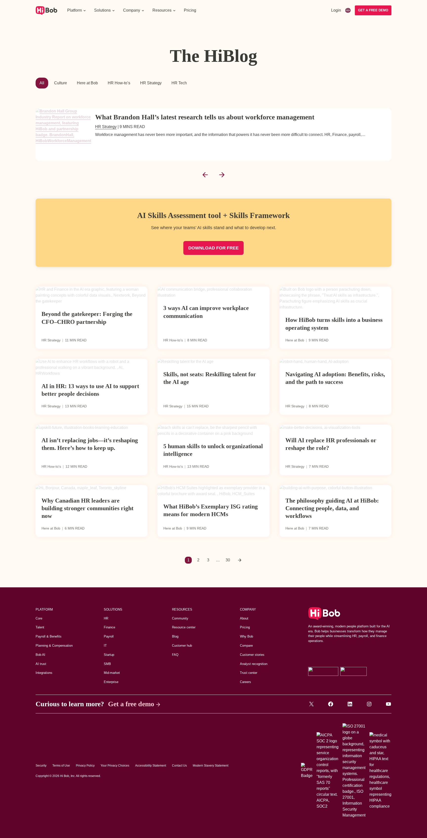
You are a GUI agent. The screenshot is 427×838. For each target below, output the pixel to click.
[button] (76, 10)
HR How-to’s (119, 83)
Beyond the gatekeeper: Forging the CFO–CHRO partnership (87, 318)
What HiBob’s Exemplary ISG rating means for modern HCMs (210, 510)
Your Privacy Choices (115, 765)
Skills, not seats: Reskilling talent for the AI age (209, 378)
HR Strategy (151, 83)
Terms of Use (61, 765)
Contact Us (179, 765)
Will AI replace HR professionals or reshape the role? (330, 444)
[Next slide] (222, 175)
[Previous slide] (205, 175)
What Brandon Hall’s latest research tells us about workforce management (204, 117)
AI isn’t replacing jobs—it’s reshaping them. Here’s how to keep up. (90, 444)
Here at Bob (87, 83)
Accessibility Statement (150, 765)
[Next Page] (239, 560)
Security (41, 765)
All (42, 83)
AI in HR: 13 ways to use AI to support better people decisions (90, 390)
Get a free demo (131, 704)
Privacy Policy (85, 765)
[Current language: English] (348, 10)
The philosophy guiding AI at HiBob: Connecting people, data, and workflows (332, 508)
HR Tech (179, 83)
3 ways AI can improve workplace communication (206, 312)
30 (228, 560)
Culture (60, 83)
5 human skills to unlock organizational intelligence (213, 450)
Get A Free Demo (373, 10)
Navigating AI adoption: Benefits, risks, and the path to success (335, 378)
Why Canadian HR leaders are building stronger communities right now (87, 508)
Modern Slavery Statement (210, 765)
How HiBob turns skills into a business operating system (334, 324)
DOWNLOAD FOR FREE (213, 247)
